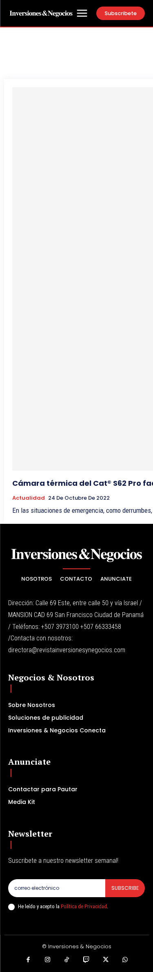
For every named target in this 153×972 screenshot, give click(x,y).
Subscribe (125, 887)
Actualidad (28, 498)
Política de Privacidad (84, 906)
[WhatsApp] (125, 960)
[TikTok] (67, 960)
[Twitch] (86, 960)
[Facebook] (28, 960)
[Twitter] (105, 960)
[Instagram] (47, 960)
